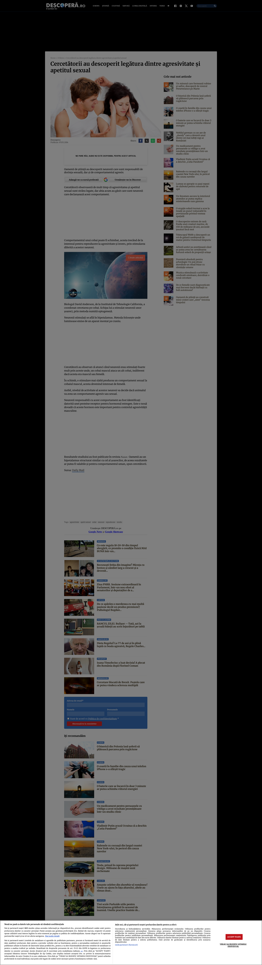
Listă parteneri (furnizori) (126, 945)
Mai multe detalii (52, 936)
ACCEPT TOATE (234, 937)
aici (82, 951)
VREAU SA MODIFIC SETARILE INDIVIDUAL (233, 945)
